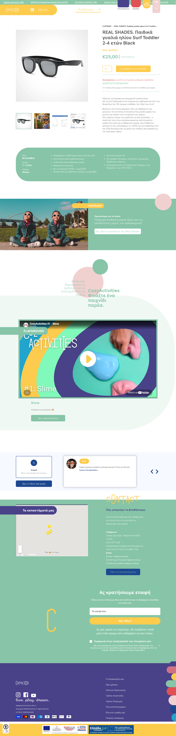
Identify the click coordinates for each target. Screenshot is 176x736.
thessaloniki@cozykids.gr (129, 559)
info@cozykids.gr (121, 556)
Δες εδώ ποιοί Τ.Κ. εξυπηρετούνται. (115, 83)
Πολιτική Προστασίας (116, 690)
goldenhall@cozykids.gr (128, 563)
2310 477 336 (113, 542)
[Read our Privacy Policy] (158, 645)
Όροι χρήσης (112, 684)
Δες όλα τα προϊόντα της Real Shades (118, 231)
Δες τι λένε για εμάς (34, 483)
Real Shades (110, 50)
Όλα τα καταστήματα (123, 571)
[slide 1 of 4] (52, 66)
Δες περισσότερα (48, 418)
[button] (88, 9)
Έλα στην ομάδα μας (115, 712)
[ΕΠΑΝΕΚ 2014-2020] (64, 730)
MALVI (34, 706)
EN (156, 8)
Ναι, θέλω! (125, 620)
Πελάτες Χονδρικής (115, 718)
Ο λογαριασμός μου (115, 679)
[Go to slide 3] (60, 121)
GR (156, 1)
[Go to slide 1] (24, 121)
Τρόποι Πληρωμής (114, 701)
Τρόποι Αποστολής (114, 695)
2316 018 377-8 (114, 549)
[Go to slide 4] (78, 121)
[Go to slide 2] (42, 121)
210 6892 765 (131, 549)
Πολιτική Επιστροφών (116, 707)
